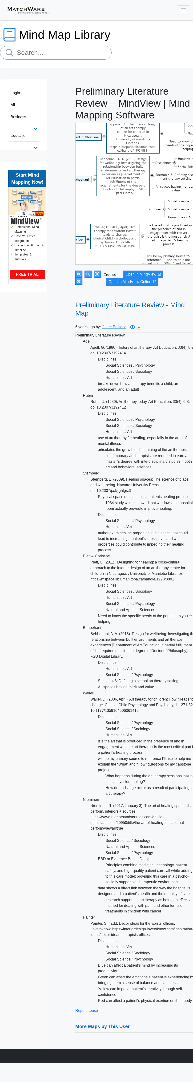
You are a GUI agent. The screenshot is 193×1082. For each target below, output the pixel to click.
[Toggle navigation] (183, 10)
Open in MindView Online (130, 282)
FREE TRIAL (27, 274)
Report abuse (86, 1011)
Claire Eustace (114, 327)
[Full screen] (78, 281)
